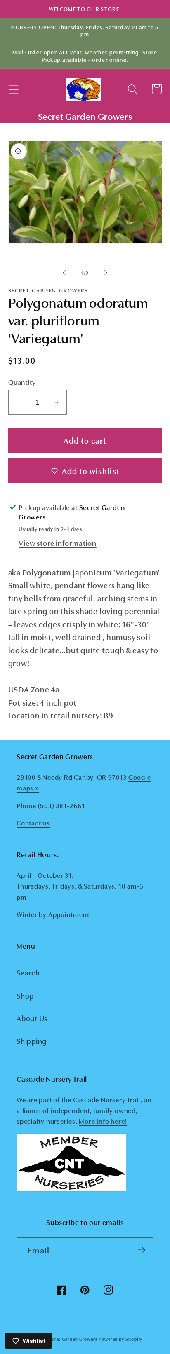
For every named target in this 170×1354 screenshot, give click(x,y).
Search (28, 972)
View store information (57, 542)
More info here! (103, 1120)
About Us (32, 1018)
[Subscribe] (141, 1250)
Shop (25, 995)
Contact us (33, 822)
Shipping (32, 1040)
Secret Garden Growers (72, 1339)
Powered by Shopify (120, 1339)
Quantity (22, 381)
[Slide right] (106, 273)
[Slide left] (64, 273)
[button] (13, 89)
